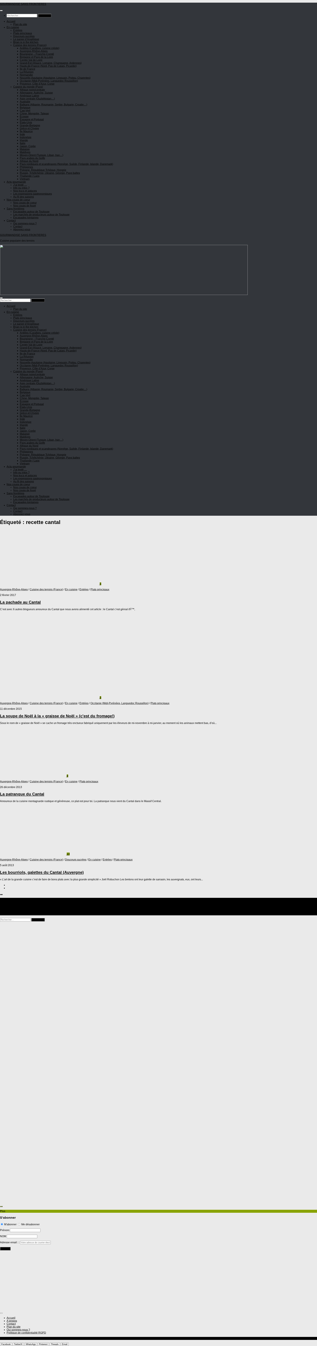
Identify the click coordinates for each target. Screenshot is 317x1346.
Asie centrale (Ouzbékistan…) (37, 98)
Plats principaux (22, 33)
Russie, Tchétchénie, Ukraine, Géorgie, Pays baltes (50, 173)
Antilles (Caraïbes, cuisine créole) (39, 48)
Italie (22, 143)
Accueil (11, 21)
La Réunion (27, 72)
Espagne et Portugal (32, 119)
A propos (12, 1320)
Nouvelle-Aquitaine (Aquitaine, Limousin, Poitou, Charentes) (55, 77)
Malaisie (25, 149)
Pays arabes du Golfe (32, 158)
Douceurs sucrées (24, 36)
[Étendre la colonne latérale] (1, 894)
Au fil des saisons (23, 196)
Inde (22, 134)
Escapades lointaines (25, 217)
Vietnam (25, 179)
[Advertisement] (99, 953)
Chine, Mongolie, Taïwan (34, 113)
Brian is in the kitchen (25, 42)
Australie (25, 101)
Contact (11, 220)
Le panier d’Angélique (26, 39)
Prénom (4, 1230)
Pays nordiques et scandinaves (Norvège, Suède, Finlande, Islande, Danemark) (66, 164)
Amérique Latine (29, 95)
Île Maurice (26, 131)
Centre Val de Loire (31, 60)
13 (68, 854)
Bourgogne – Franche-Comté (37, 54)
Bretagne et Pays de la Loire (36, 57)
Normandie (26, 74)
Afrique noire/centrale (32, 89)
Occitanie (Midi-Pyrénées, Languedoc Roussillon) (49, 80)
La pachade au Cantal (20, 602)
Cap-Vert (25, 110)
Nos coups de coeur (18, 199)
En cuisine (13, 27)
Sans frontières (15, 208)
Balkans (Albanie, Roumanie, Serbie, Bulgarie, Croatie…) (53, 104)
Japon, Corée (28, 146)
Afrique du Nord (29, 161)
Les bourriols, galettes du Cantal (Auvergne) (42, 872)
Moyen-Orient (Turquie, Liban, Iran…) (41, 155)
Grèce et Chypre (29, 128)
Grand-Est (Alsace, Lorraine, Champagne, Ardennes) (51, 63)
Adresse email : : (10, 1242)
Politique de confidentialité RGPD (26, 1332)
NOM (3, 1236)
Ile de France (27, 69)
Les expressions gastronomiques (32, 193)
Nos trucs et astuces (25, 190)
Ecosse (24, 116)
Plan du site (20, 24)
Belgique (25, 107)
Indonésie (25, 137)
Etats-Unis (26, 122)
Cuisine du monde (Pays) (28, 86)
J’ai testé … (20, 184)
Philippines (26, 167)
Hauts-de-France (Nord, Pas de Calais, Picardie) (48, 66)
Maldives (25, 152)
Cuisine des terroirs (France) (30, 45)
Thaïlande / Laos (29, 176)
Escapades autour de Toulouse (31, 211)
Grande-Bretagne (30, 125)
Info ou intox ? (21, 187)
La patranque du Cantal (22, 794)
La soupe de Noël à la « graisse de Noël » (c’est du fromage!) (57, 716)
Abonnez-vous (21, 229)
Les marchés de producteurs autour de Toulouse (41, 214)
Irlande (24, 140)
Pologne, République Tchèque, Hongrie (43, 170)
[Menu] (1, 10)
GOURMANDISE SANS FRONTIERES (23, 4)
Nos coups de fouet (24, 205)
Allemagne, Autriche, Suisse (36, 92)
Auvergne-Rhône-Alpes (34, 51)
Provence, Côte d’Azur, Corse (37, 83)
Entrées (17, 30)
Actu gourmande (16, 181)
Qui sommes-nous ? (25, 223)
